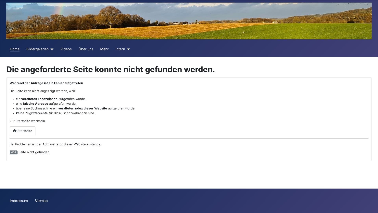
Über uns (86, 49)
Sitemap (41, 201)
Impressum (19, 201)
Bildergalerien (37, 49)
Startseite (24, 131)
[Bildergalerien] (51, 49)
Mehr (104, 49)
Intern (120, 49)
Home (14, 49)
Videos (66, 49)
